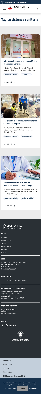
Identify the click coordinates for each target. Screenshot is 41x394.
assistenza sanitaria (10, 74)
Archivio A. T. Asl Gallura (10, 293)
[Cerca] (37, 9)
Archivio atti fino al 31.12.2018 (12, 298)
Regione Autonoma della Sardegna (16, 2)
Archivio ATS (5, 296)
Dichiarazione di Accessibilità (14, 376)
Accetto (22, 388)
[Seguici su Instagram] (6, 325)
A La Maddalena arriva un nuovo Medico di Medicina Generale (20, 62)
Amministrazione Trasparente (12, 291)
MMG (26, 74)
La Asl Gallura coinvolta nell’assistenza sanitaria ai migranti (20, 122)
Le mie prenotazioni (8, 313)
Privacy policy (8, 364)
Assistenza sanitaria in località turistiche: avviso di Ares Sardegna (18, 184)
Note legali (7, 360)
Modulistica (7, 372)
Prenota (4, 311)
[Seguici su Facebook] (2, 325)
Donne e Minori (26, 136)
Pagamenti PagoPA (8, 309)
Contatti (6, 368)
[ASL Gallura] (2, 2)
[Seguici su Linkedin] (10, 325)
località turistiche (27, 198)
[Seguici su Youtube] (14, 325)
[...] (12, 226)
